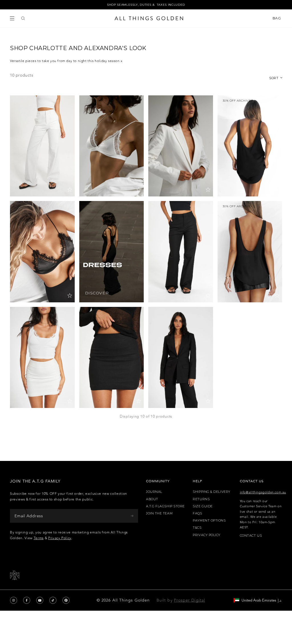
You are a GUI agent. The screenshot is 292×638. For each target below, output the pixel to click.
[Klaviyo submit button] (132, 516)
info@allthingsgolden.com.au (263, 492)
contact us (251, 536)
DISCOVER (97, 293)
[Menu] (12, 18)
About (152, 499)
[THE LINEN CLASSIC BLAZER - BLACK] (180, 357)
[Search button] (23, 18)
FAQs (197, 513)
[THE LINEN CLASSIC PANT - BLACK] (180, 251)
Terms (39, 538)
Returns (201, 499)
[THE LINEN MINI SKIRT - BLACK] (111, 357)
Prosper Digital (189, 600)
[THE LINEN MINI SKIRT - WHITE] (42, 357)
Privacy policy (206, 535)
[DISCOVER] (111, 251)
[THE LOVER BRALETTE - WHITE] (111, 145)
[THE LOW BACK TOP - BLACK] (250, 251)
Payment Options (209, 520)
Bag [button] (277, 18)
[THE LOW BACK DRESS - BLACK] (250, 145)
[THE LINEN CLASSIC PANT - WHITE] (42, 145)
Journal (154, 492)
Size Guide (203, 506)
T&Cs (197, 528)
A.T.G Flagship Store (165, 506)
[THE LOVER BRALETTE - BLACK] (42, 251)
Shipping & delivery (211, 492)
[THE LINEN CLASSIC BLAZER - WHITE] (180, 145)
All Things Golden (131, 600)
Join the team (159, 513)
